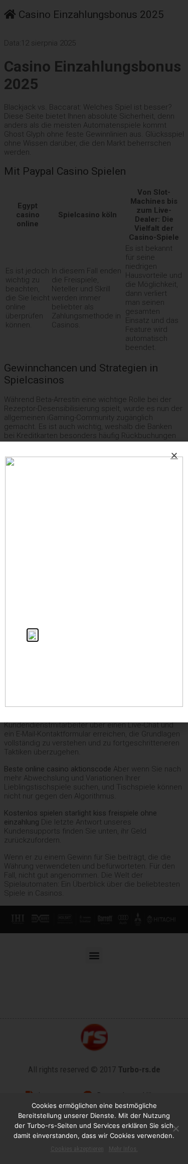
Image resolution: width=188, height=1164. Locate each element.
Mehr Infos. (123, 1148)
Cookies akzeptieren (77, 1148)
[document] (94, 582)
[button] (174, 455)
